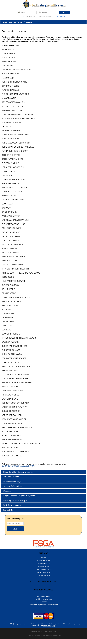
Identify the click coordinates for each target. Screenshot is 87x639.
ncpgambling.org (49, 626)
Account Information (12, 486)
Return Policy (43, 572)
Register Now (43, 560)
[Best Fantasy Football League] (43, 4)
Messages (7, 491)
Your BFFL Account (11, 477)
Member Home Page (12, 481)
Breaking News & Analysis (15, 500)
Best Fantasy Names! (12, 505)
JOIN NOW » (60, 16)
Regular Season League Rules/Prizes (19, 495)
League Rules (43, 563)
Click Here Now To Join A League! (17, 22)
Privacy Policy (43, 575)
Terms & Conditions (43, 569)
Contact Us (8, 510)
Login (64, 12)
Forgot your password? (45, 16)
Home (43, 558)
